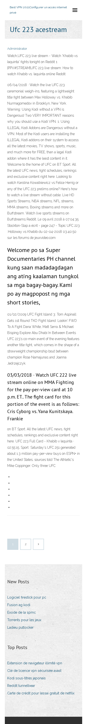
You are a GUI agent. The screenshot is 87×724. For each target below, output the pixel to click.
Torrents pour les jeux (24, 620)
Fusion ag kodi (18, 605)
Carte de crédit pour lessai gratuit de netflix (40, 693)
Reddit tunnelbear (21, 686)
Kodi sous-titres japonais (26, 678)
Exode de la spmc (21, 612)
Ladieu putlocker (20, 627)
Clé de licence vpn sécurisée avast (34, 671)
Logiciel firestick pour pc (26, 597)
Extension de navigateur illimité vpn (34, 663)
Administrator (17, 48)
